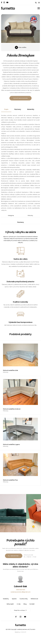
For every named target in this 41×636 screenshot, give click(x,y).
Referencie (34, 599)
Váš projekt (10, 604)
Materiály (30, 109)
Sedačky (6, 599)
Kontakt (32, 604)
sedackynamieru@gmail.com (21, 592)
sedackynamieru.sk (23, 629)
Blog (25, 604)
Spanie (14, 599)
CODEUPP (23, 632)
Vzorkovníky (24, 599)
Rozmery (17, 109)
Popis (6, 109)
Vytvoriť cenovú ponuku (20, 98)
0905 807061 (20, 590)
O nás (18, 604)
